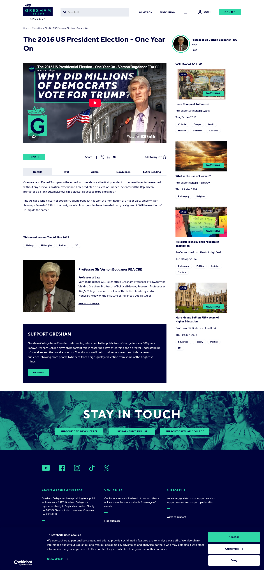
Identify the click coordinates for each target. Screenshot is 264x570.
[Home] (38, 12)
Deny (234, 560)
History (30, 245)
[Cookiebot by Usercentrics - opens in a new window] (23, 563)
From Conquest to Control (192, 104)
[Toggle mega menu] (184, 12)
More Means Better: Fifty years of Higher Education (197, 319)
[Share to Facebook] (96, 157)
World (211, 124)
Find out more (88, 303)
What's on (145, 12)
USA (76, 245)
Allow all (234, 536)
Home (26, 28)
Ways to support (176, 516)
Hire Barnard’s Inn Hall (132, 431)
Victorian (197, 130)
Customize (232, 548)
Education (183, 341)
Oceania (213, 130)
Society (182, 272)
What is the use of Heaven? (193, 176)
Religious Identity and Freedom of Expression (197, 243)
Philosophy (46, 245)
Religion (200, 196)
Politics (62, 245)
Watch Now (37, 28)
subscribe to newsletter (79, 431)
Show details (55, 558)
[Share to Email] (114, 157)
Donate (229, 12)
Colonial (182, 124)
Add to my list (153, 157)
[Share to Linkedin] (108, 157)
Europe (197, 124)
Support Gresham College (185, 431)
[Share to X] (102, 157)
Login (206, 12)
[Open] (46, 468)
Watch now (167, 12)
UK (179, 348)
